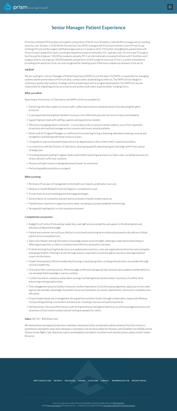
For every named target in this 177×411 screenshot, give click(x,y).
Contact (105, 381)
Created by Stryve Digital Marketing (90, 406)
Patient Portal (139, 381)
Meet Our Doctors (42, 381)
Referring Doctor (120, 381)
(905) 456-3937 (118, 403)
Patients (58, 381)
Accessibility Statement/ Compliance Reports (119, 406)
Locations (93, 381)
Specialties (70, 381)
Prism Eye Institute (54, 406)
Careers (81, 381)
